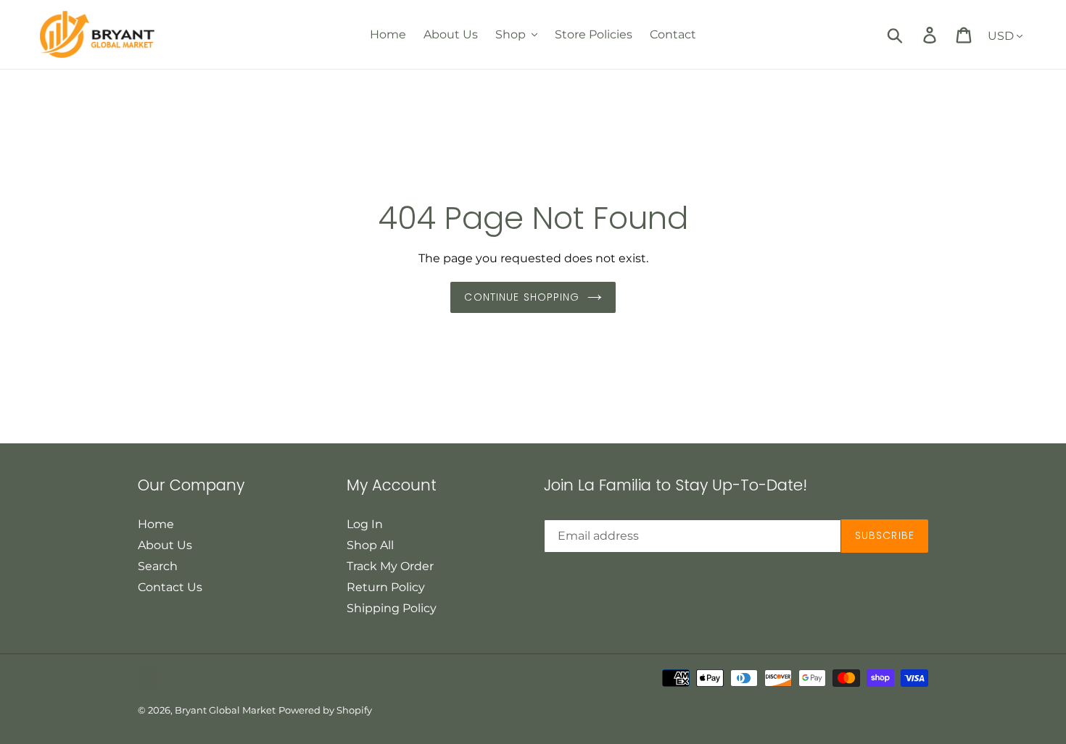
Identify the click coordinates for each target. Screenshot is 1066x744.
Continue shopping (521, 297)
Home (156, 524)
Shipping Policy (392, 608)
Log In (365, 524)
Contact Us (170, 587)
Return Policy (386, 587)
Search (158, 566)
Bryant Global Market (225, 710)
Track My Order (390, 566)
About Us (165, 545)
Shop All (370, 545)
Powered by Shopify (325, 710)
